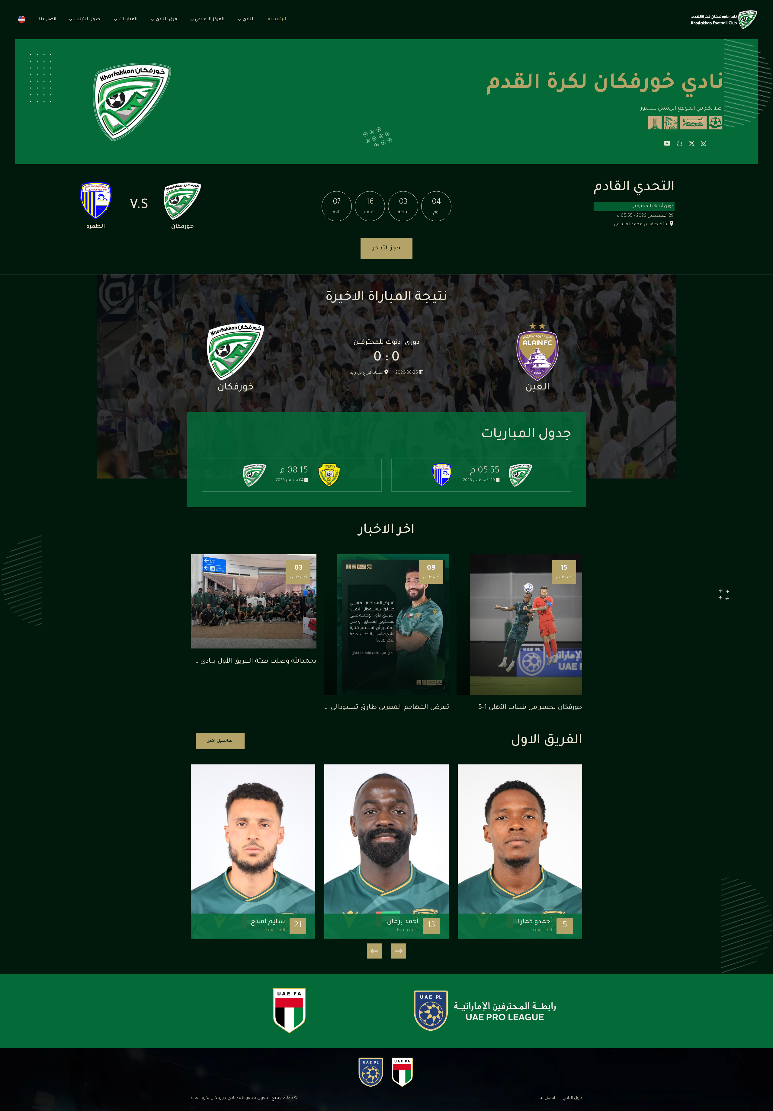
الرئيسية (277, 19)
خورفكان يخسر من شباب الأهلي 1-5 (530, 708)
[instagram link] (703, 145)
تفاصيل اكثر (220, 741)
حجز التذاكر (386, 248)
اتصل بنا (47, 19)
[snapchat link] (680, 145)
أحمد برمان (403, 922)
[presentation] (398, 951)
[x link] (692, 145)
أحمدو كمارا (535, 922)
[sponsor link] (484, 1010)
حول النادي (572, 1098)
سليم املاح (268, 922)
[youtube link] (667, 145)
